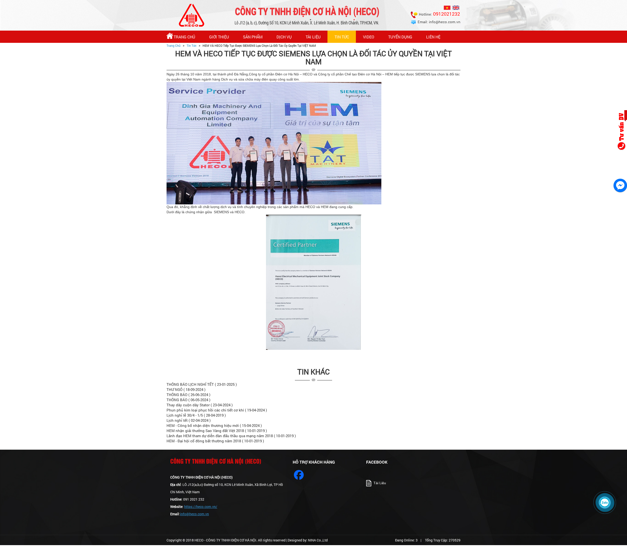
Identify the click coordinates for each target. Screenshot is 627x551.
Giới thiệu (219, 36)
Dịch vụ (284, 36)
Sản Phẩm (253, 36)
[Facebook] (299, 475)
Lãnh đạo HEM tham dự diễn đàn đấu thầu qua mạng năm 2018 (231, 435)
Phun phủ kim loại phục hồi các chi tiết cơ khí (217, 410)
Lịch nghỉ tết (189, 420)
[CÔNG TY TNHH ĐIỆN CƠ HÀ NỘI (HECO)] (191, 15)
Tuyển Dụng (400, 36)
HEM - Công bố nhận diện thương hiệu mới (214, 425)
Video (368, 36)
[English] (456, 7)
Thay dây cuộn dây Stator (200, 404)
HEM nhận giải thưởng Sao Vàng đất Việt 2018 (217, 430)
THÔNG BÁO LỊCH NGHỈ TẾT (202, 384)
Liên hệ (433, 36)
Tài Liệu (313, 36)
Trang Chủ (184, 36)
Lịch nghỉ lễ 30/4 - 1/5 (196, 415)
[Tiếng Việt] (448, 7)
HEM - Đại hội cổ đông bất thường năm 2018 (215, 440)
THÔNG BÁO (188, 394)
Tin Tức (342, 36)
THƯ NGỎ (186, 389)
